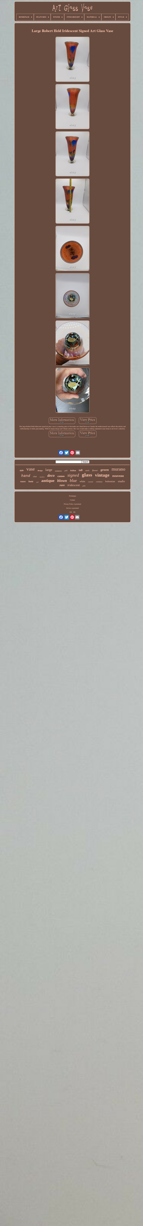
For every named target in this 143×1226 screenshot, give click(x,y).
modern (42, 477)
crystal (90, 482)
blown (62, 481)
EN (71, 512)
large (48, 470)
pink (84, 486)
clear (35, 476)
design (40, 470)
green (105, 470)
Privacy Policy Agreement (72, 504)
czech (87, 470)
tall (80, 470)
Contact (72, 500)
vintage (102, 475)
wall (37, 482)
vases (23, 481)
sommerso (58, 471)
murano (118, 469)
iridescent (73, 485)
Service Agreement (72, 508)
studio (121, 481)
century (99, 482)
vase (30, 469)
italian (73, 470)
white (82, 481)
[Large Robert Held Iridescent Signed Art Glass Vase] (72, 59)
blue (73, 480)
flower (95, 470)
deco (51, 475)
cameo (61, 476)
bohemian (110, 481)
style (22, 470)
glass (87, 475)
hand (25, 476)
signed (73, 475)
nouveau (118, 476)
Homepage (72, 496)
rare (62, 485)
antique (47, 480)
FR (74, 512)
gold (66, 471)
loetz (30, 481)
